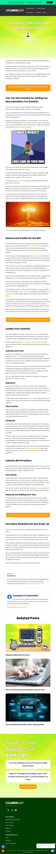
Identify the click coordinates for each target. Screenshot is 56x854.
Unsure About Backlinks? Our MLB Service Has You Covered (28, 320)
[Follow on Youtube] (15, 810)
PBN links (15, 278)
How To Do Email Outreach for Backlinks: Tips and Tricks (25, 690)
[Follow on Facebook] (8, 810)
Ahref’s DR (17, 356)
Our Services (30, 8)
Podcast (8, 840)
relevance (30, 398)
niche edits (36, 256)
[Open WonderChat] (52, 851)
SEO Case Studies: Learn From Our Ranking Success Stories (28, 515)
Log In (44, 12)
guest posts (38, 488)
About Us (8, 828)
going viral (21, 180)
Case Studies (41, 8)
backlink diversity (23, 291)
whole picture (20, 539)
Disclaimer (30, 852)
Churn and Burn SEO (34, 246)
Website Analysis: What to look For (18, 655)
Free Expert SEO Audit (28, 787)
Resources (29, 12)
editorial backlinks (20, 127)
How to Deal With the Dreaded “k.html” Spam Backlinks (25, 724)
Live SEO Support (11, 843)
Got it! (49, 2)
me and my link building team (35, 583)
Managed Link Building (13, 819)
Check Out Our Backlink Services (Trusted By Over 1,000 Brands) (28, 88)
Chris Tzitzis (34, 41)
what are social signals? (32, 448)
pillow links (31, 450)
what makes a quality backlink (31, 342)
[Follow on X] (12, 810)
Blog (7, 837)
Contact (38, 12)
